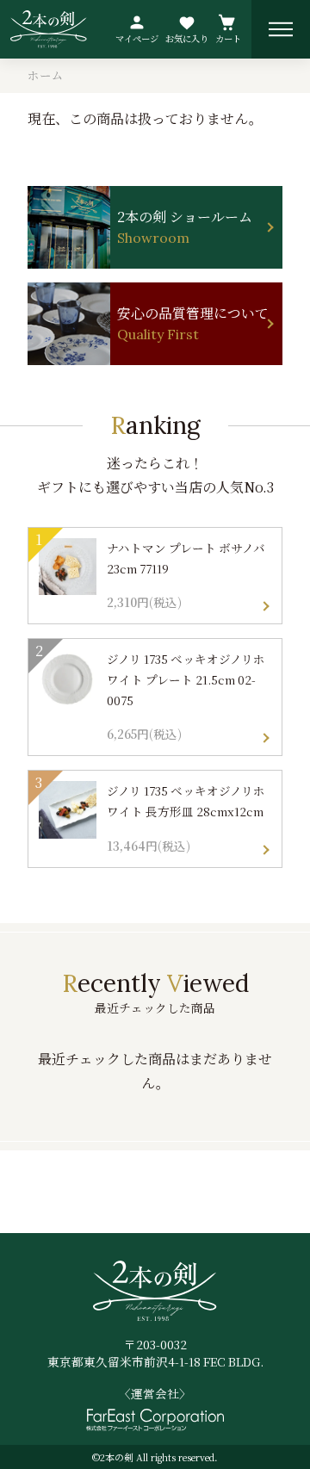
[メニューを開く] (280, 29)
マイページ (136, 38)
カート (228, 38)
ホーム (46, 75)
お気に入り (186, 38)
